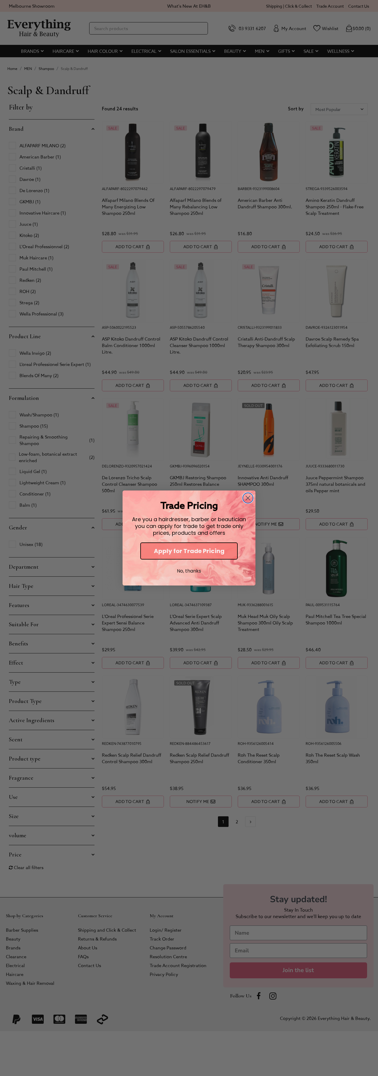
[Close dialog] (248, 498)
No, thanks (189, 571)
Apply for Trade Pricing (189, 551)
